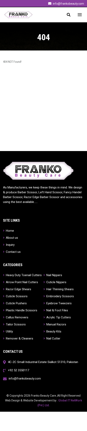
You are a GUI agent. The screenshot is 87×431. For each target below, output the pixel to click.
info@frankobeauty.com (68, 3)
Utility (9, 331)
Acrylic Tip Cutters (58, 317)
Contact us (13, 251)
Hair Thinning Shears (60, 289)
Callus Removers (16, 317)
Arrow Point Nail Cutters (21, 282)
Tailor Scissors (15, 324)
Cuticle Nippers (56, 282)
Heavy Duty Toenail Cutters (23, 275)
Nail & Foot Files (57, 310)
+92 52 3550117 (18, 370)
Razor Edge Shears (18, 289)
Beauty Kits (53, 331)
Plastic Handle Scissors (21, 310)
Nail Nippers (54, 275)
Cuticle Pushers (16, 303)
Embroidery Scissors (60, 296)
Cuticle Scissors (16, 296)
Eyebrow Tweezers (59, 303)
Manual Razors (56, 324)
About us (11, 237)
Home (9, 230)
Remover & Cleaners (19, 338)
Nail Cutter (53, 338)
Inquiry (10, 244)
